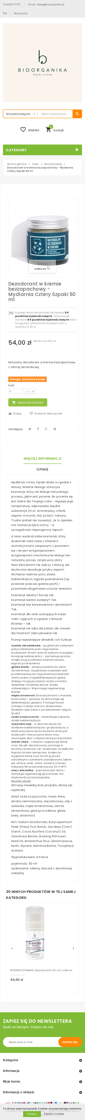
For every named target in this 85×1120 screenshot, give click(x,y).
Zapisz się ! (70, 1042)
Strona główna (16, 164)
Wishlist (30, 129)
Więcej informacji (42, 458)
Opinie (42, 469)
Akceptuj (32, 1113)
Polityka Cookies (54, 1113)
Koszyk (54, 129)
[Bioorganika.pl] (42, 62)
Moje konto (21, 13)
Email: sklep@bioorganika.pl (46, 4)
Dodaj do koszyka (27, 402)
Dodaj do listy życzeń (45, 413)
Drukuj (15, 413)
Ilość (11, 385)
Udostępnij (15, 429)
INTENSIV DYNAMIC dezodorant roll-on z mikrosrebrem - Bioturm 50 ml (42, 970)
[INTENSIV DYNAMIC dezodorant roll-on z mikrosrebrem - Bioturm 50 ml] (35, 935)
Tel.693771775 (11, 4)
